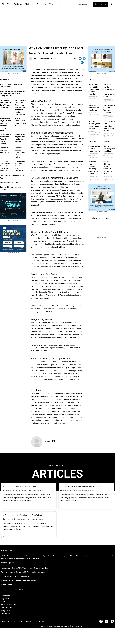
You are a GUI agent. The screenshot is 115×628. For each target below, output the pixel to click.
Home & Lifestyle (11, 490)
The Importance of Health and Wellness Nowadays (80, 487)
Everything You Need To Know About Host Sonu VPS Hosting (5, 139)
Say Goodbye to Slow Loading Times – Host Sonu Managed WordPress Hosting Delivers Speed (20, 107)
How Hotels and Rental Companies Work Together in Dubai (109, 126)
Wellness (66, 490)
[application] (63, 4)
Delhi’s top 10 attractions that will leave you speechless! (20, 166)
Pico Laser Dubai (38, 78)
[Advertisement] (57, 25)
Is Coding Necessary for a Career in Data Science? (23, 515)
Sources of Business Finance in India (5, 150)
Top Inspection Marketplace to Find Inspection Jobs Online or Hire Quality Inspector (12, 93)
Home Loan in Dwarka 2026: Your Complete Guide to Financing (93, 89)
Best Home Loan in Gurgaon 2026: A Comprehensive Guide (23, 572)
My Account (82, 4)
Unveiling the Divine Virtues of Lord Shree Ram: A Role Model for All (5, 166)
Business (18, 4)
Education (9, 519)
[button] (100, 4)
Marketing (29, 4)
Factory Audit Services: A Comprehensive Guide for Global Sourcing (94, 146)
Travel (51, 4)
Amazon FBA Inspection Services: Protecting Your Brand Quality (109, 146)
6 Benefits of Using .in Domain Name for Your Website (20, 152)
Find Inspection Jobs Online (10, 182)
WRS (6, 4)
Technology (41, 4)
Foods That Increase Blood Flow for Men (93, 107)
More (60, 4)
